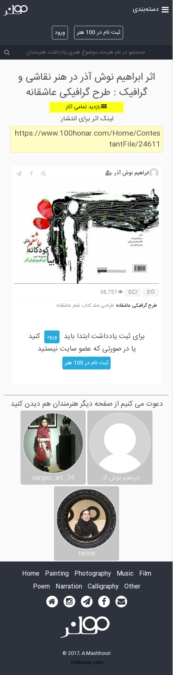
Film (145, 574)
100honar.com (86, 662)
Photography (92, 574)
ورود (60, 32)
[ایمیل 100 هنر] (121, 602)
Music (125, 574)
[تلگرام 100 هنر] (87, 602)
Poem (41, 587)
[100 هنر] (16, 10)
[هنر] (165, 9)
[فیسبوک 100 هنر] (104, 602)
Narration (69, 587)
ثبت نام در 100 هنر (98, 32)
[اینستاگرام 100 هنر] (69, 602)
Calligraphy (103, 587)
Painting (57, 574)
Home (30, 574)
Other (132, 587)
